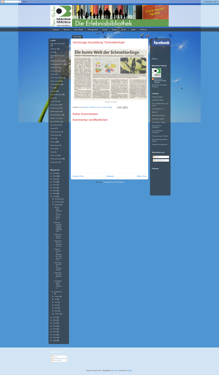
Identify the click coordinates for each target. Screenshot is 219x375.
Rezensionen (54, 145)
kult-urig (53, 91)
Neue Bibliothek (55, 122)
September (58, 292)
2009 (54, 340)
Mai (56, 305)
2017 (54, 317)
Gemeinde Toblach (158, 119)
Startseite (56, 29)
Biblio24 (154, 112)
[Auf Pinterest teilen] (126, 107)
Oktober (57, 205)
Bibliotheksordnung (56, 61)
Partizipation (54, 135)
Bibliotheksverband (158, 115)
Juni (56, 302)
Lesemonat (54, 101)
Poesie (52, 138)
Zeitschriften (54, 162)
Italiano (154, 59)
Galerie (52, 74)
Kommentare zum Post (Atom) (113, 182)
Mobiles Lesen (55, 118)
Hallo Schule (54, 81)
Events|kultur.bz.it (158, 109)
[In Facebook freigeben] (124, 107)
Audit (52, 52)
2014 (54, 326)
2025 (54, 176)
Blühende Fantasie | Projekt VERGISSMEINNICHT (58, 227)
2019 (54, 193)
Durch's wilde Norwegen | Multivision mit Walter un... (57, 213)
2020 (54, 190)
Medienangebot (55, 111)
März (56, 311)
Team (52, 152)
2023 (54, 182)
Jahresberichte (55, 84)
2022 (54, 185)
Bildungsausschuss (56, 64)
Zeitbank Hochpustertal (159, 144)
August (57, 296)
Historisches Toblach (159, 122)
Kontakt (104, 29)
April (56, 308)
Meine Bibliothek (55, 115)
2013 (54, 329)
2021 (54, 188)
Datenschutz (54, 67)
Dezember (58, 199)
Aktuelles (53, 49)
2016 (54, 320)
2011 (54, 335)
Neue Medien (54, 125)
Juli (56, 299)
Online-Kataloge (55, 132)
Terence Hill (54, 155)
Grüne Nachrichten (56, 78)
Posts (157, 157)
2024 (54, 179)
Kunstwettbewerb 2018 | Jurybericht (58, 284)
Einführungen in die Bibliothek (57, 275)
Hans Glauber (78, 29)
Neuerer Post (78, 176)
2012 (54, 332)
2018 (54, 196)
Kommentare (159, 160)
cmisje (116, 370)
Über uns (67, 29)
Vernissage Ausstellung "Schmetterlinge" (57, 266)
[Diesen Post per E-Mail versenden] (118, 107)
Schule (124, 29)
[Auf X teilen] (122, 107)
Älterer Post (141, 176)
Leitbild (133, 29)
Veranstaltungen (55, 159)
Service (114, 29)
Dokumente (54, 71)
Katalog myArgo (157, 97)
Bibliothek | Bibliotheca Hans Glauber (160, 80)
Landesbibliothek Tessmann (157, 131)
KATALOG (143, 29)
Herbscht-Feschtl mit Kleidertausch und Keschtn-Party (58, 254)
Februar (57, 314)
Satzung (53, 148)
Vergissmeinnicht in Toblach (57, 236)
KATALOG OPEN (157, 100)
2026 (54, 173)
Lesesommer (54, 105)
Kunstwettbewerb (56, 94)
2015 (54, 323)
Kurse (52, 98)
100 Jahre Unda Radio (57, 44)
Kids (51, 88)
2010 (54, 337)
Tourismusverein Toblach (160, 136)
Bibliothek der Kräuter (57, 56)
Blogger (129, 370)
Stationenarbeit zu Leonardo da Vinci (58, 243)
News (52, 128)
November (58, 202)
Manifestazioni (55, 108)
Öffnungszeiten (93, 29)
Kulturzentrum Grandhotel (156, 126)
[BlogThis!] (120, 107)
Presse (52, 142)
